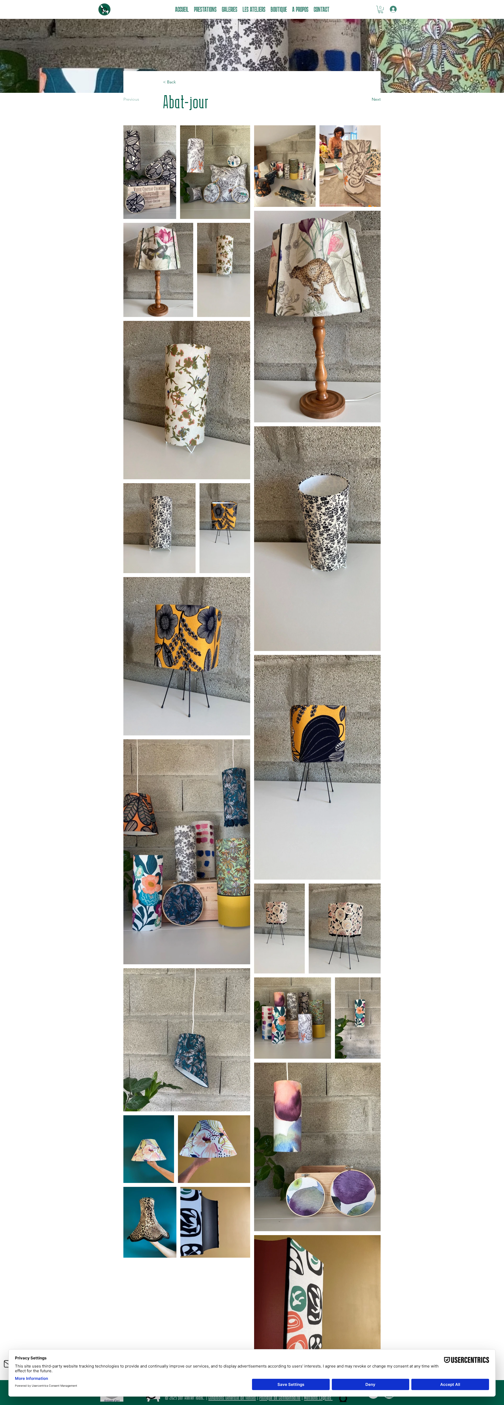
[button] (380, 9)
